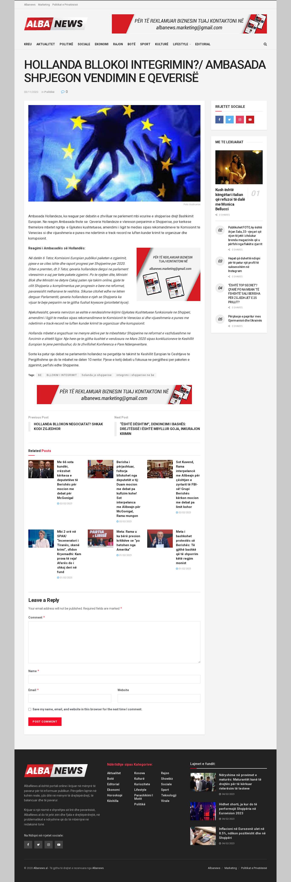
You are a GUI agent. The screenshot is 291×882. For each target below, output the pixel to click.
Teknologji (168, 795)
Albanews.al (40, 868)
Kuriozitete (142, 784)
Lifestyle (180, 44)
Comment (36, 617)
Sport (145, 44)
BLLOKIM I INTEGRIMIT (62, 375)
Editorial (202, 44)
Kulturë (161, 44)
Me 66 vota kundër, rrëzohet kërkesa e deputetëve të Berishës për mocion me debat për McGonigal (67, 480)
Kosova (139, 773)
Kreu (28, 44)
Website (123, 690)
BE (40, 375)
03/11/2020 (31, 92)
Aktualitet (45, 44)
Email (33, 690)
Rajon (118, 44)
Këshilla (112, 801)
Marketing (44, 4)
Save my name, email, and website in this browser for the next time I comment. (87, 709)
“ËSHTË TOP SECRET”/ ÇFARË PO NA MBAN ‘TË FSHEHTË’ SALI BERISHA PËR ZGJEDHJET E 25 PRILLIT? (244, 294)
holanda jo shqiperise (97, 375)
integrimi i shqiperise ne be (135, 375)
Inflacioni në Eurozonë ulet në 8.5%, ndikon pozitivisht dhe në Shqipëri (242, 833)
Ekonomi (101, 44)
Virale (165, 801)
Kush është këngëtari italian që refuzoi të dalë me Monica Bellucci (230, 199)
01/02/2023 (65, 577)
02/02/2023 (65, 503)
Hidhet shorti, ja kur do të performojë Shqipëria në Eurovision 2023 (238, 808)
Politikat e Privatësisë (65, 4)
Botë (131, 44)
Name (33, 671)
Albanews (30, 4)
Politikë (66, 44)
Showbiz (167, 778)
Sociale (84, 44)
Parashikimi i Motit (143, 797)
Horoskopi (114, 795)
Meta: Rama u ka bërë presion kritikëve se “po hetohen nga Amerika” (128, 540)
